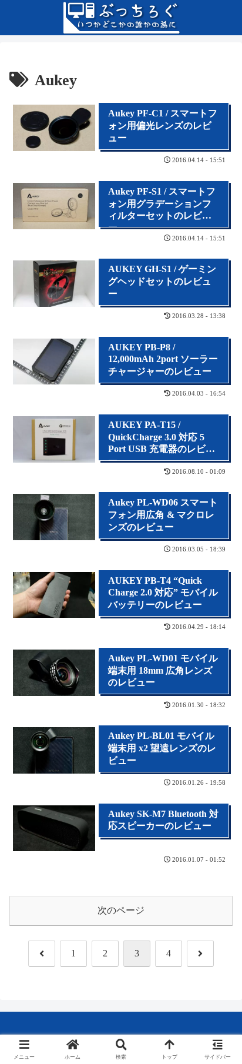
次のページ (121, 910)
